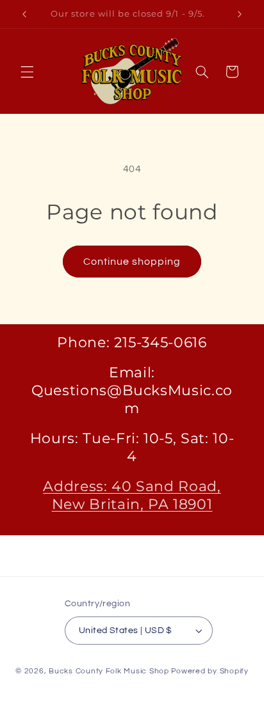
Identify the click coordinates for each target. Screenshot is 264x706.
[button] (27, 71)
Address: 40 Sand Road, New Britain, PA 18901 (132, 495)
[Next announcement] (240, 14)
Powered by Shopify (210, 671)
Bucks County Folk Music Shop (109, 671)
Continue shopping (132, 261)
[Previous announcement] (24, 14)
